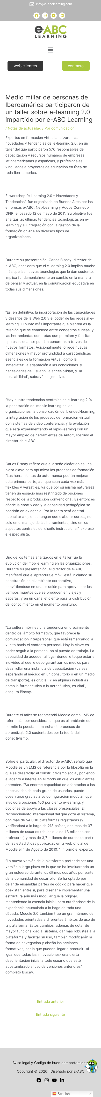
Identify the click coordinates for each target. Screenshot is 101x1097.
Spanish (63, 1094)
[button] (50, 50)
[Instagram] (46, 1080)
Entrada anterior (50, 1001)
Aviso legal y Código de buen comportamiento (50, 1063)
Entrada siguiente (50, 1014)
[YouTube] (54, 1080)
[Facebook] (39, 1080)
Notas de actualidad (24, 128)
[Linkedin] (62, 1080)
